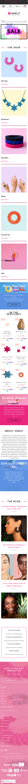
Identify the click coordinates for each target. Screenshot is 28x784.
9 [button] (21, 493)
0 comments (14, 511)
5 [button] (12, 493)
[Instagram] (3, 750)
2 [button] (6, 493)
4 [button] (10, 493)
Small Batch (21, 758)
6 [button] (15, 493)
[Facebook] (1, 750)
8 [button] (19, 493)
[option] (14, 32)
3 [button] (16, 41)
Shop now (4, 84)
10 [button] (23, 493)
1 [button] (11, 41)
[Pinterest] (6, 750)
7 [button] (17, 493)
